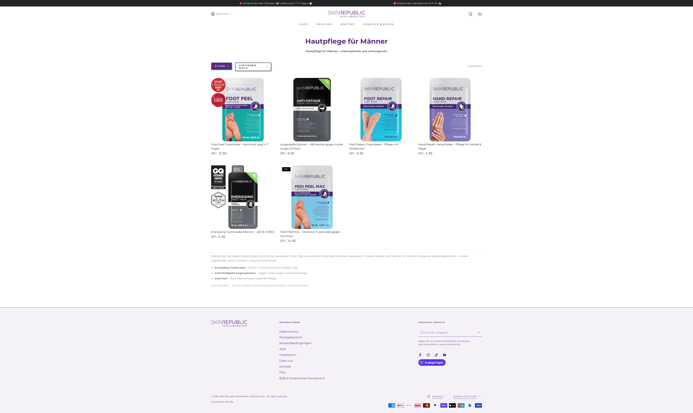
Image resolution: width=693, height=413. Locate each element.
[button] (470, 14)
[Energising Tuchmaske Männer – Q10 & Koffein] (243, 197)
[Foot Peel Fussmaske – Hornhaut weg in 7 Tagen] (243, 110)
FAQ (282, 372)
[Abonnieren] (480, 333)
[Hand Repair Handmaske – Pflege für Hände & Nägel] (450, 110)
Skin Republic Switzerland (234, 396)
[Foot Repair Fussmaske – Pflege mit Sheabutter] (381, 110)
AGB (282, 349)
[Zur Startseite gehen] (346, 14)
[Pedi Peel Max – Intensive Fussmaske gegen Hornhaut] (312, 197)
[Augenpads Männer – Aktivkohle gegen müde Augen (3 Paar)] (312, 110)
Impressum (287, 355)
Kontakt (285, 366)
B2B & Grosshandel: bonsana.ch (302, 378)
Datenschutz (288, 331)
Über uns (286, 361)
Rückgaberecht (290, 337)
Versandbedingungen (295, 343)
